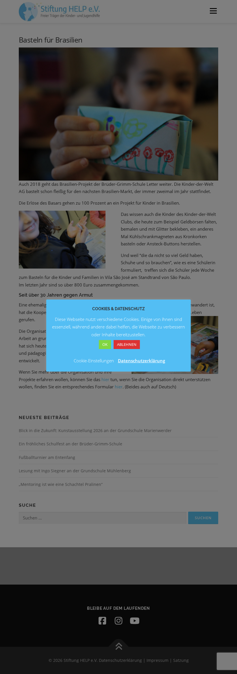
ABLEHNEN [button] (126, 344)
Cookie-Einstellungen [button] (94, 360)
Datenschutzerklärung (141, 360)
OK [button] (105, 344)
